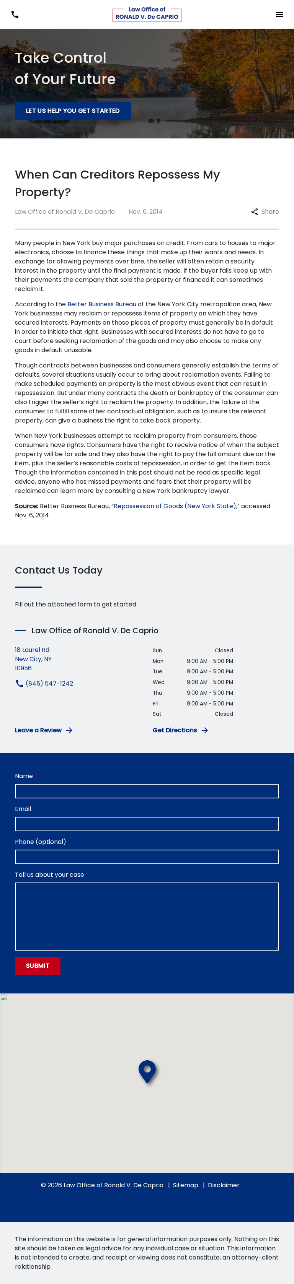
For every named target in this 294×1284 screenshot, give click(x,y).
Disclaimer (224, 1185)
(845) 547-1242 (48, 683)
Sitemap (185, 1185)
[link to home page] (147, 15)
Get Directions (175, 730)
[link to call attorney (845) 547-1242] (14, 14)
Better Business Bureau (101, 304)
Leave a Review (38, 730)
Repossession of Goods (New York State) (175, 506)
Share (270, 211)
